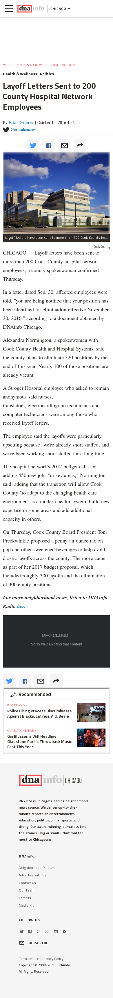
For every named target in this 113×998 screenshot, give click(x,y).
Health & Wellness (20, 74)
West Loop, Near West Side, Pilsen (39, 65)
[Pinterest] (38, 931)
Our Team (26, 890)
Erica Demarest (21, 122)
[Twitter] (21, 931)
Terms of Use (29, 958)
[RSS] (64, 931)
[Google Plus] (47, 931)
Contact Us (27, 882)
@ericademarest (23, 129)
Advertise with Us (32, 875)
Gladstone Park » (23, 730)
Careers (25, 898)
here (22, 606)
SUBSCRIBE (38, 943)
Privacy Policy (52, 958)
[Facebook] (30, 931)
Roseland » (17, 705)
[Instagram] (56, 931)
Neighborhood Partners (37, 867)
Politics (47, 74)
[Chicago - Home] (30, 8)
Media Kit (26, 905)
